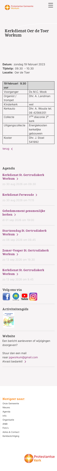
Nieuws (6, 407)
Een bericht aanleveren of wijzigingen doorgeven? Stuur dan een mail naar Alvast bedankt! (26, 348)
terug (6, 148)
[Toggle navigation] (50, 5)
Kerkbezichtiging (11, 436)
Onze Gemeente (11, 403)
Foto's (6, 428)
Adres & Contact (11, 432)
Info (4, 415)
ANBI (5, 424)
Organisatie (8, 419)
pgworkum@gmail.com (23, 357)
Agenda (6, 411)
